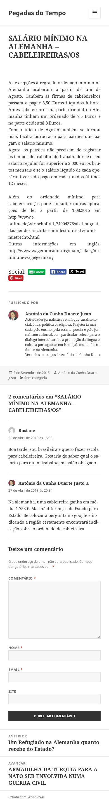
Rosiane (26, 430)
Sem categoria (35, 377)
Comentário (22, 578)
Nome (15, 647)
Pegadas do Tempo (37, 12)
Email (15, 669)
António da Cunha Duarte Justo (51, 483)
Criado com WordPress (26, 797)
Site (12, 691)
